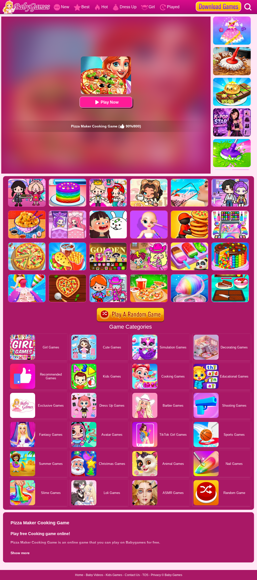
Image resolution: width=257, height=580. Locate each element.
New (65, 7)
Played (173, 7)
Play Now (109, 102)
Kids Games (114, 575)
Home (79, 575)
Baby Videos (94, 575)
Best (85, 7)
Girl (152, 7)
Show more (20, 553)
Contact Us (132, 575)
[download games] (218, 2)
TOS (145, 575)
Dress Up (128, 7)
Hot (104, 7)
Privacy (156, 575)
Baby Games (173, 575)
